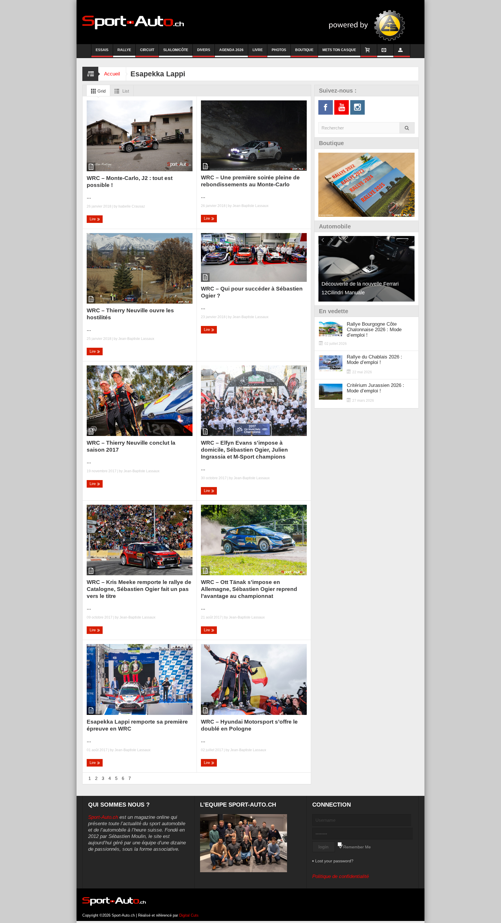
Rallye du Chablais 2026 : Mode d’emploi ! (374, 359)
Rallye (124, 50)
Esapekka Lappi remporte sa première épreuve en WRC (137, 725)
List (125, 91)
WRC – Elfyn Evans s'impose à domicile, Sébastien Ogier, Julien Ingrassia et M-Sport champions (244, 450)
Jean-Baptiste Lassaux (250, 206)
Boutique (304, 50)
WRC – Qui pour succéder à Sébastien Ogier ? (252, 292)
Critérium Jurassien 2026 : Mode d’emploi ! (375, 388)
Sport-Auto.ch (103, 817)
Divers (203, 50)
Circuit (147, 50)
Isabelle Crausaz (131, 206)
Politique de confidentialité (340, 876)
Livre (258, 50)
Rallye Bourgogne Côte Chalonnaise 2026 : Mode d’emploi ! (374, 329)
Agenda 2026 (231, 50)
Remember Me (357, 847)
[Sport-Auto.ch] (133, 22)
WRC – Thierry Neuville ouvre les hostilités (130, 313)
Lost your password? (334, 861)
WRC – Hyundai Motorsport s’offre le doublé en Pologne (249, 725)
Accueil (112, 74)
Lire (93, 219)
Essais (102, 50)
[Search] (407, 128)
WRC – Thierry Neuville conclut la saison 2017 (131, 446)
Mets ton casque (339, 50)
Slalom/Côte (175, 50)
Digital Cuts (189, 915)
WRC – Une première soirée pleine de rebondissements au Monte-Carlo (250, 181)
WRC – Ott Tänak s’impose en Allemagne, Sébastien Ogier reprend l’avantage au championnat (249, 589)
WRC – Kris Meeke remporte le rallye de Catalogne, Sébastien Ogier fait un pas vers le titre (139, 589)
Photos (279, 50)
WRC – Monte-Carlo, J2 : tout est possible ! (130, 181)
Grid (101, 91)
